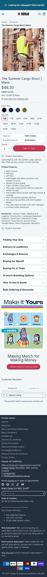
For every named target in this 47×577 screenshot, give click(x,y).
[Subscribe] (43, 493)
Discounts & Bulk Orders (12, 447)
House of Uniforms (18, 573)
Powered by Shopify (36, 573)
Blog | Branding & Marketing (14, 429)
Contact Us (6, 436)
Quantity (4, 144)
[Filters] (3, 395)
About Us (5, 425)
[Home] (23, 14)
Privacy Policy (8, 457)
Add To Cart (29, 148)
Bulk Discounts (7, 553)
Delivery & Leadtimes (11, 439)
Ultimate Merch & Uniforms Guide (23, 367)
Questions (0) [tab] (34, 388)
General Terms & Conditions (14, 454)
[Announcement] (23, 5)
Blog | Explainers (9, 432)
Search (4, 422)
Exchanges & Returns (11, 450)
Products (13, 22)
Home (4, 22)
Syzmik (10, 92)
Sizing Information (10, 443)
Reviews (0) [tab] (12, 388)
